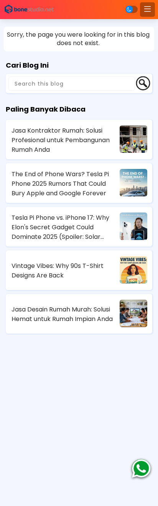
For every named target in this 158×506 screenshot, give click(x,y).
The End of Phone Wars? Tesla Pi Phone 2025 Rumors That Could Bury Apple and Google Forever (60, 184)
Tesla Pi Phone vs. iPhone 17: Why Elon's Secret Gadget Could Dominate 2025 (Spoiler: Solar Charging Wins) (60, 227)
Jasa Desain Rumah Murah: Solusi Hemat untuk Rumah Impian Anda (62, 314)
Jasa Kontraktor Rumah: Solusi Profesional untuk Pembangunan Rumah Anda (61, 140)
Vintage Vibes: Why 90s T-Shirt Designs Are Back (58, 270)
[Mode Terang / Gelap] (131, 9)
